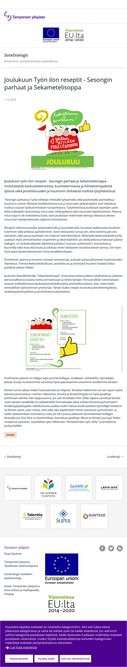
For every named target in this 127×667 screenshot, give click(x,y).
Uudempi (115, 456)
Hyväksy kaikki (46, 658)
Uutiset (10, 434)
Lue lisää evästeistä (23, 647)
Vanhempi (13, 456)
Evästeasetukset (19, 658)
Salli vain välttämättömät (75, 658)
